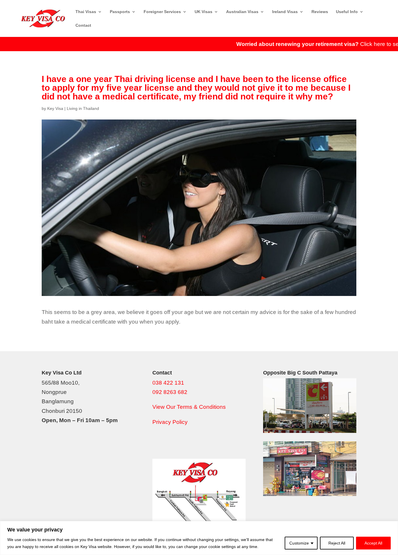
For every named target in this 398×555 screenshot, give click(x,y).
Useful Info (347, 12)
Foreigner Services (162, 12)
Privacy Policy (170, 422)
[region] (199, 538)
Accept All (373, 543)
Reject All (336, 543)
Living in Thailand (83, 108)
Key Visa (55, 108)
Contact (83, 25)
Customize (299, 543)
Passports (120, 12)
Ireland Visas (285, 12)
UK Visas (203, 12)
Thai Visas (85, 12)
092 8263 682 (169, 392)
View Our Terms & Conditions (189, 407)
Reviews (319, 12)
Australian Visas (242, 12)
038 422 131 (168, 383)
